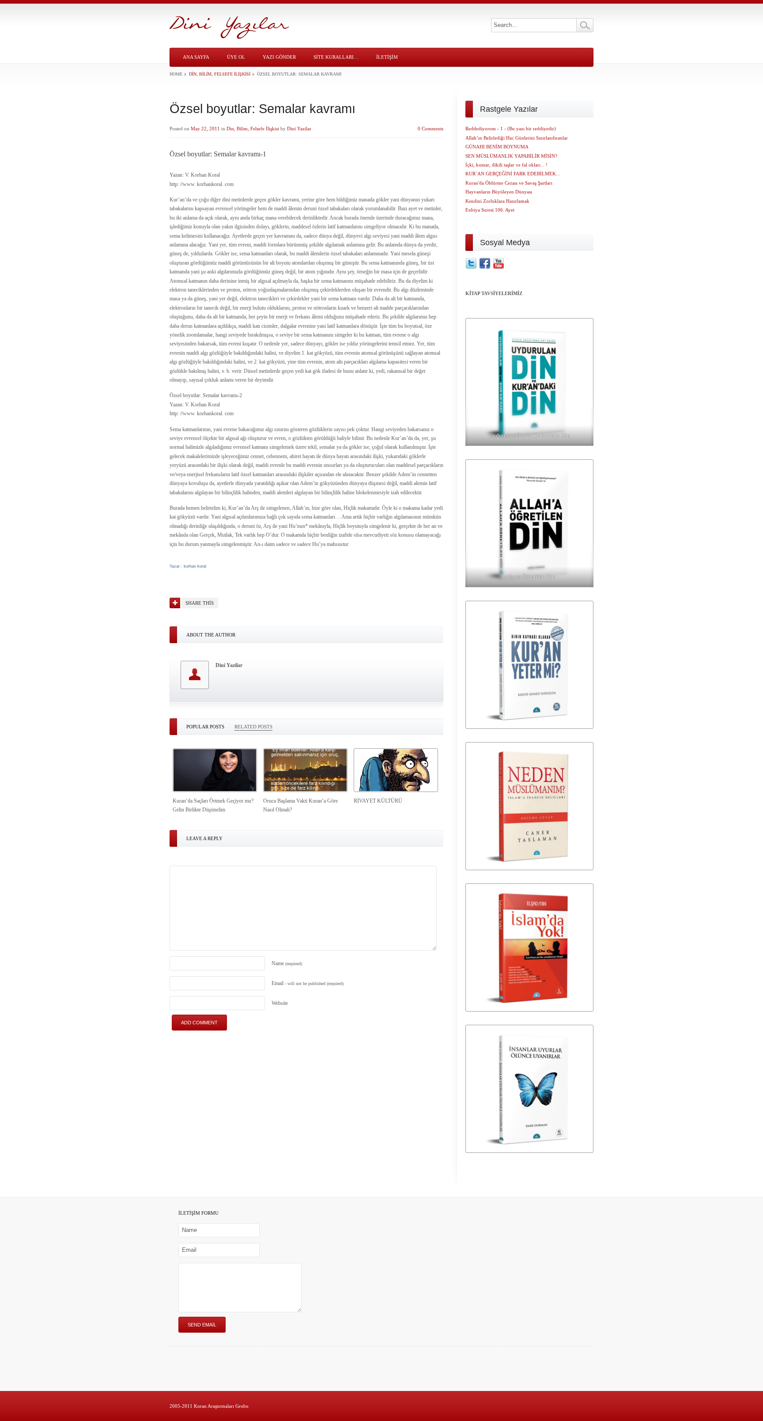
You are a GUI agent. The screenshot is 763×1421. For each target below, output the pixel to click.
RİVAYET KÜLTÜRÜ (378, 801)
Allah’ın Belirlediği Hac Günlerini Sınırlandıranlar (516, 137)
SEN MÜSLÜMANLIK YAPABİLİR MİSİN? (511, 156)
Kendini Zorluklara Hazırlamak (497, 201)
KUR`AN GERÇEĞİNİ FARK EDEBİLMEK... (512, 173)
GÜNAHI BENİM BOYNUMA (497, 146)
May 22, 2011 (205, 128)
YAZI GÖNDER (279, 57)
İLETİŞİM (387, 57)
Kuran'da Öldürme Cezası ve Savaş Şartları (508, 183)
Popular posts (205, 726)
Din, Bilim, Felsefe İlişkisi (219, 74)
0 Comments (430, 128)
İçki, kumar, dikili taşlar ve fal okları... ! (506, 164)
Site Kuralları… (336, 57)
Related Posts (253, 726)
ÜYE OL (236, 57)
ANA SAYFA (196, 57)
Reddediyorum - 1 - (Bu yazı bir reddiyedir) (510, 128)
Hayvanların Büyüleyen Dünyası (498, 191)
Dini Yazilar (299, 128)
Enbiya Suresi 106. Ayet (489, 209)
